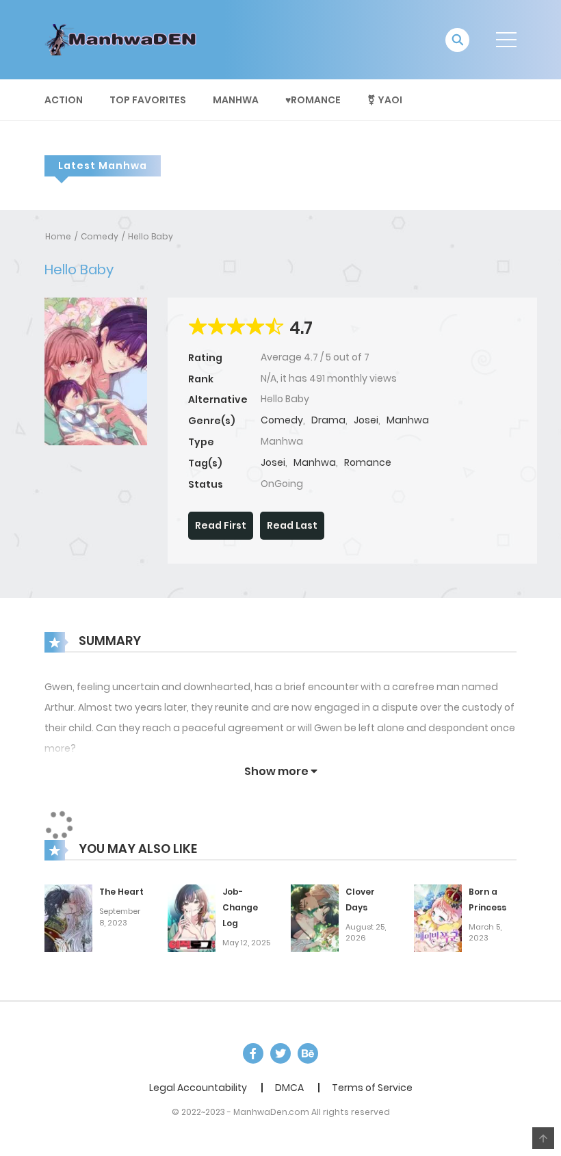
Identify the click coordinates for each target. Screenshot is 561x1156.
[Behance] (308, 1053)
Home (58, 236)
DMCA (289, 1087)
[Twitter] (280, 1053)
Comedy (99, 236)
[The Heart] (68, 918)
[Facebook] (253, 1053)
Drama (328, 420)
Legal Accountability (198, 1087)
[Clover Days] (315, 918)
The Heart (121, 891)
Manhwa (236, 100)
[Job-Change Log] (192, 918)
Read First (220, 525)
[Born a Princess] (438, 918)
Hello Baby (150, 236)
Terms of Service (372, 1087)
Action (63, 100)
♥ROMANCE (313, 100)
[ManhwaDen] (123, 39)
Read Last (292, 525)
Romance (367, 462)
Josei (366, 420)
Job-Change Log (240, 907)
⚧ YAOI (384, 100)
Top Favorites (147, 100)
